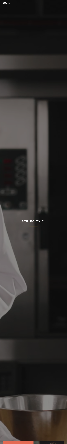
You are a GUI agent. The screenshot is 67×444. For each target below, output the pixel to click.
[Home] (6, 3)
